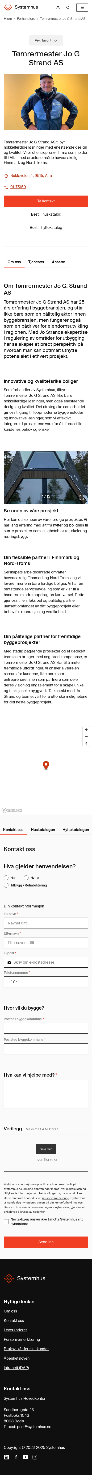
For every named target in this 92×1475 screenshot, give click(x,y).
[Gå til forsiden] (21, 8)
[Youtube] (25, 1457)
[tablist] (46, 830)
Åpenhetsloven (16, 1358)
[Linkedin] (6, 1457)
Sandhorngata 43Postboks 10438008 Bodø (19, 1415)
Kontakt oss (14, 1320)
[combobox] (70, 7)
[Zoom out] (86, 736)
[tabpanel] (46, 1047)
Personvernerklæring (22, 1339)
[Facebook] (16, 1457)
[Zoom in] (86, 729)
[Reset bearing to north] (86, 743)
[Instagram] (35, 1457)
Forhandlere (26, 18)
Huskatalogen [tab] (43, 829)
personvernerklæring (55, 1198)
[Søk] (68, 7)
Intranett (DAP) (16, 1367)
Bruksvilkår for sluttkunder (26, 1348)
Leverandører (15, 1330)
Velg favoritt (44, 40)
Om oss (10, 1311)
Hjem (8, 19)
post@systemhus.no (34, 1426)
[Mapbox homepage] (11, 810)
